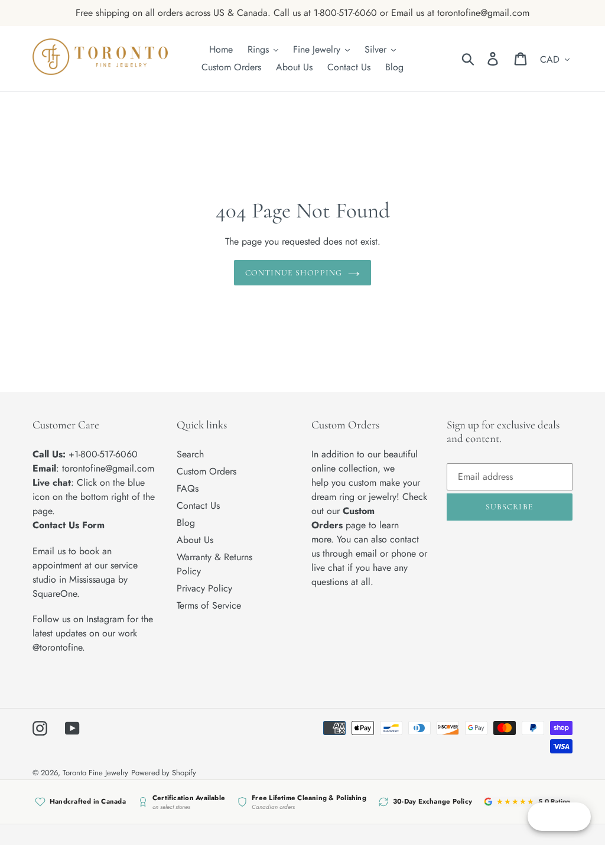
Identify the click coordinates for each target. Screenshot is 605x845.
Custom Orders (206, 471)
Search (190, 454)
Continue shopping (293, 273)
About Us (195, 540)
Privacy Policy (204, 588)
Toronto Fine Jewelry (95, 772)
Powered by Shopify (163, 772)
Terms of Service (209, 605)
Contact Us (198, 505)
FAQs (188, 488)
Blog (186, 522)
